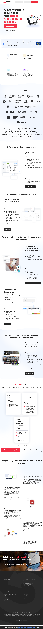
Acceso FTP (6, 599)
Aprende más (28, 373)
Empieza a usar (10, 26)
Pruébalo (6, 324)
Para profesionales (7, 579)
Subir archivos (19, 1)
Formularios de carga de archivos (28, 583)
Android (12, 593)
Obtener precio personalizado (31, 450)
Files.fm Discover (7, 600)
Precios (5, 578)
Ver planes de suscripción (10, 450)
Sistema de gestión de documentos (29, 579)
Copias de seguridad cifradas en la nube (30, 580)
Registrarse (34, 1)
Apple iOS (16, 593)
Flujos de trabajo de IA (27, 578)
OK (37, 627)
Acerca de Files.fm (26, 594)
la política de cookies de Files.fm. (30, 627)
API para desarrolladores (27, 595)
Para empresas (6, 580)
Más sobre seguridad (12, 45)
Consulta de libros (11, 30)
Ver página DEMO (29, 186)
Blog (24, 598)
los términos (20, 627)
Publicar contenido (26, 585)
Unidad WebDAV (6, 598)
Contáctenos (7, 229)
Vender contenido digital (27, 584)
